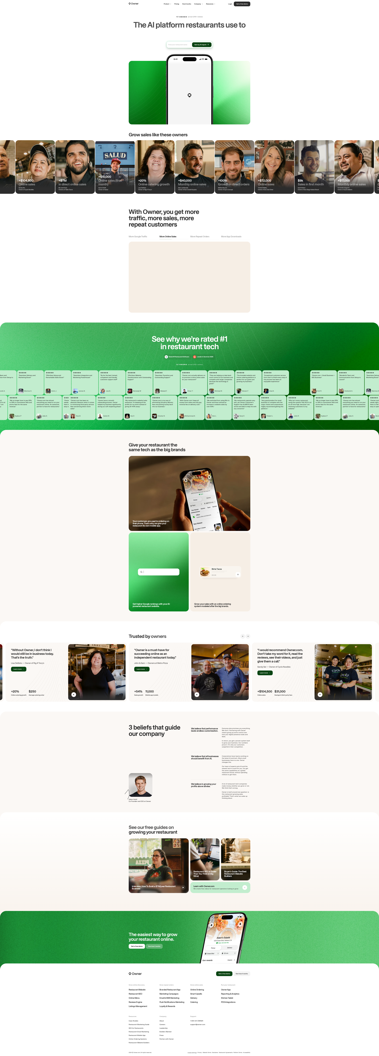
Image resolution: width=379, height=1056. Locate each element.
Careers (162, 1024)
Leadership (163, 1028)
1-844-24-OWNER (196, 1021)
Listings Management (138, 1006)
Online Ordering (197, 990)
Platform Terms (237, 1052)
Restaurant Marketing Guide (139, 1024)
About (161, 1021)
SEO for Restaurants (136, 1028)
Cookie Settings (192, 1052)
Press (161, 1035)
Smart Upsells (196, 994)
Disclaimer (215, 1052)
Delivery (193, 998)
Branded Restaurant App (169, 990)
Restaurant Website (137, 990)
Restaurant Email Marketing (139, 1032)
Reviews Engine (135, 1002)
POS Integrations (228, 1002)
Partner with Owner (166, 1039)
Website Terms (207, 1052)
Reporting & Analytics (230, 994)
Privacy (199, 1052)
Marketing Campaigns (168, 994)
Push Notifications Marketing (171, 1002)
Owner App (226, 990)
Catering (194, 1002)
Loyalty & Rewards (167, 1006)
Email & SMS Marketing (169, 998)
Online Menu (134, 998)
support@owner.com (197, 1024)
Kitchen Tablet (227, 998)
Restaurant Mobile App (137, 1035)
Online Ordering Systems (138, 1039)
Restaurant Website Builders (139, 1043)
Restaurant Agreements (226, 1052)
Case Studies (133, 1021)
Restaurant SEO (135, 994)
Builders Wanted (165, 1032)
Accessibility (246, 1052)
